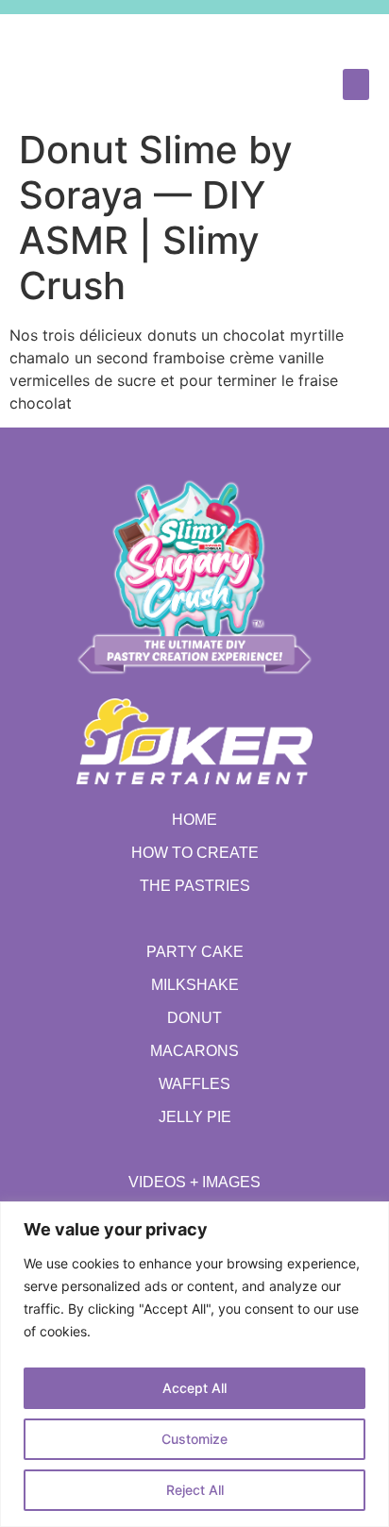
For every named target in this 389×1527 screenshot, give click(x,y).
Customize (194, 1439)
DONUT (194, 1018)
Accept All (194, 1388)
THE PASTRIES (195, 886)
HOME (194, 820)
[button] (356, 84)
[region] (194, 1364)
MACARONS (194, 1051)
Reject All (195, 1490)
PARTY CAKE (195, 952)
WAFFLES (194, 1084)
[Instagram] (309, 36)
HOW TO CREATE (195, 853)
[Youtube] (342, 36)
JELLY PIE (195, 1117)
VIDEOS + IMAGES (194, 1182)
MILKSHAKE (195, 985)
